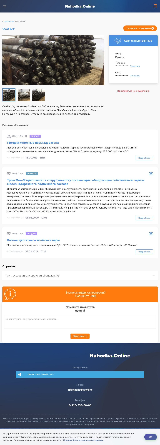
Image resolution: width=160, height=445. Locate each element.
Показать (135, 66)
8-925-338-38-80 (80, 405)
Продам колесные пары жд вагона (33, 143)
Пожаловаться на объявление (133, 91)
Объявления (8, 21)
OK (150, 437)
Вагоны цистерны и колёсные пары (33, 240)
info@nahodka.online (80, 390)
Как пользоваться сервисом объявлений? (32, 275)
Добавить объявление (138, 28)
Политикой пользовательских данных (83, 440)
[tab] (80, 275)
